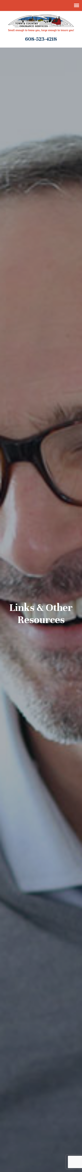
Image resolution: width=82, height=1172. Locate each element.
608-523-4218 (41, 39)
